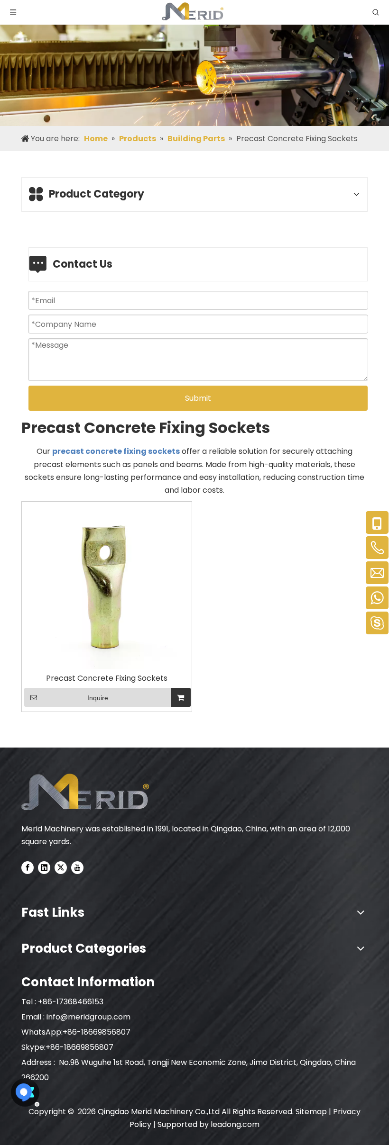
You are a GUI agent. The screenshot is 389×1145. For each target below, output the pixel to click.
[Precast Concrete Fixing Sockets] (106, 586)
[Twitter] (61, 867)
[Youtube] (77, 867)
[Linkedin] (44, 867)
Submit (198, 398)
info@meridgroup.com (89, 1016)
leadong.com (235, 1124)
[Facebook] (27, 867)
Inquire (97, 698)
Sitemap (311, 1111)
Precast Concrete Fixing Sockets (106, 678)
